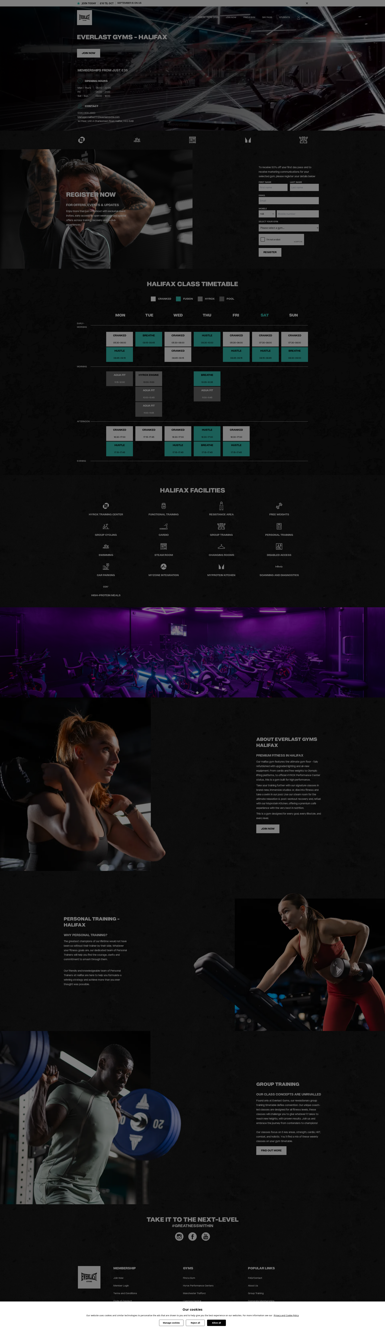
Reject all (195, 1322)
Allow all (216, 1322)
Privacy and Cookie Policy (286, 1315)
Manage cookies (171, 1322)
